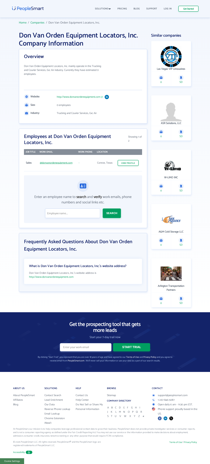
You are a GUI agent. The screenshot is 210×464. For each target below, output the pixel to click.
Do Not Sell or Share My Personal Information (89, 406)
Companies (38, 22)
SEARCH (111, 213)
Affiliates (18, 400)
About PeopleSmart (24, 395)
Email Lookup (52, 414)
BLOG (137, 9)
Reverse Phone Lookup (57, 409)
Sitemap (111, 395)
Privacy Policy (149, 357)
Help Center (82, 400)
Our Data (49, 404)
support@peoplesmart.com (173, 395)
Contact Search (52, 395)
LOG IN (168, 9)
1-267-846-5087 (166, 400)
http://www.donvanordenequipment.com (78, 97)
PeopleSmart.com (76, 361)
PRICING (122, 9)
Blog (15, 404)
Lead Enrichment (53, 400)
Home (23, 22)
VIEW (128, 163)
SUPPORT (151, 9)
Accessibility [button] (19, 452)
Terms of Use (132, 357)
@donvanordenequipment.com (56, 163)
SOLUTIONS (101, 9)
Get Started (188, 9)
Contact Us (82, 395)
